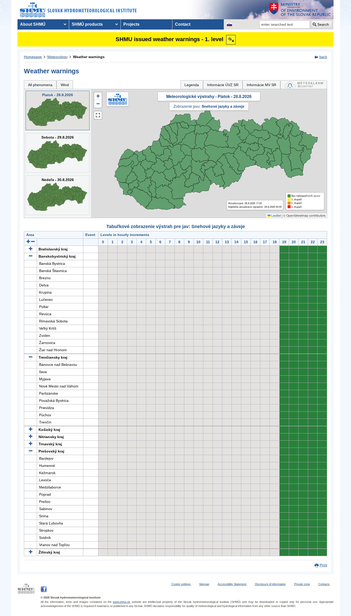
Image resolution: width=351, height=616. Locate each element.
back (323, 57)
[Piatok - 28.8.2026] (57, 110)
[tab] (303, 84)
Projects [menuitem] (131, 24)
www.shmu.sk (121, 601)
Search (323, 24)
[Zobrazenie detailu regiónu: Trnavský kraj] (30, 444)
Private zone (302, 584)
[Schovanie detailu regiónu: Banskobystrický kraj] (30, 256)
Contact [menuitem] (182, 24)
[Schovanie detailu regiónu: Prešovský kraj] (30, 451)
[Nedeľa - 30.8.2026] (57, 195)
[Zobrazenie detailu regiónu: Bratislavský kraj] (30, 249)
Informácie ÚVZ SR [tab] (222, 85)
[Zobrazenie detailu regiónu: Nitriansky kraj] (30, 437)
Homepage (33, 57)
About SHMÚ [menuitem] (32, 24)
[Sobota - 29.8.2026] (57, 152)
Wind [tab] (65, 85)
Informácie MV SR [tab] (261, 85)
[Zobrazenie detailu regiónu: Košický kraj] (30, 430)
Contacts (324, 584)
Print (323, 565)
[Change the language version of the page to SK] (229, 24)
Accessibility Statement (232, 584)
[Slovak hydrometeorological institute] (78, 9)
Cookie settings (181, 584)
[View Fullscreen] (98, 115)
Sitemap (204, 584)
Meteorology (57, 57)
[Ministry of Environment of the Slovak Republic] (300, 10)
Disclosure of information (270, 584)
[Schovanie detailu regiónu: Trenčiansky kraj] (30, 357)
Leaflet (276, 215)
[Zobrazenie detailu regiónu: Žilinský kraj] (30, 552)
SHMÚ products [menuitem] (87, 24)
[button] (98, 96)
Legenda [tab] (191, 85)
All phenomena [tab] (40, 85)
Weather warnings (89, 57)
